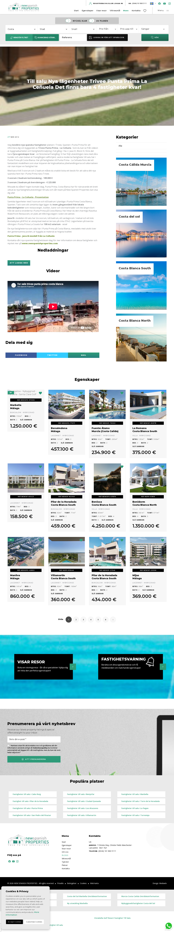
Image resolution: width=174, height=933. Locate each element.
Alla (120, 145)
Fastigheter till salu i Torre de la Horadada (140, 801)
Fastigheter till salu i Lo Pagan (135, 808)
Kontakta (136, 10)
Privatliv (60, 883)
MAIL (83, 355)
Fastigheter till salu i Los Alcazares (82, 808)
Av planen (102, 20)
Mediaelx (163, 883)
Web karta (94, 883)
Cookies (83, 883)
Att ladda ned (19, 263)
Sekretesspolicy (40, 748)
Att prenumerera (35, 759)
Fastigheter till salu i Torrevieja (135, 815)
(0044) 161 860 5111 (138, 3)
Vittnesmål (115, 10)
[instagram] (169, 3)
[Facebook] (159, 3)
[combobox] (21, 29)
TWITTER (52, 355)
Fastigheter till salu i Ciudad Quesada (84, 801)
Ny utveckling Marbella (77, 903)
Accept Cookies (14, 922)
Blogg (65, 855)
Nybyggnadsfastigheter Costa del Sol (138, 903)
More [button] (126, 10)
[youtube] (164, 3)
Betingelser (71, 883)
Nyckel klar (80, 20)
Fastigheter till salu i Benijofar (80, 794)
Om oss (65, 852)
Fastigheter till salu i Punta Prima (28, 808)
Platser (65, 865)
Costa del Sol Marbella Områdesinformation (87, 896)
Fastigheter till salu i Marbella (134, 794)
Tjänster (65, 862)
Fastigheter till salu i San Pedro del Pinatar (32, 815)
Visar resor (101, 10)
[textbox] (23, 29)
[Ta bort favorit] (40, 393)
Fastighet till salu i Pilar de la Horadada (30, 801)
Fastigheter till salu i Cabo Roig (27, 794)
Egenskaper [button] (87, 10)
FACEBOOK (21, 355)
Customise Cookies (34, 922)
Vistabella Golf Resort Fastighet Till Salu (112, 918)
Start (76, 10)
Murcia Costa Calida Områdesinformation (140, 896)
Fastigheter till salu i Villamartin (81, 815)
